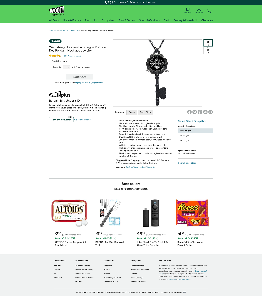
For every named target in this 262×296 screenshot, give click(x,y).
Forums (187, 12)
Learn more (151, 2)
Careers (57, 270)
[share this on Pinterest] (200, 112)
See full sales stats (187, 163)
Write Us (78, 281)
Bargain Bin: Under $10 (69, 30)
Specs (132, 112)
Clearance (53, 30)
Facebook (108, 266)
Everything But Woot (112, 277)
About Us (57, 266)
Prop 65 (134, 274)
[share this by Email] (210, 112)
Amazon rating (72, 56)
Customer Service (82, 266)
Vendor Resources (138, 281)
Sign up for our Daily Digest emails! (89, 83)
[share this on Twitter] (194, 112)
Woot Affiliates (137, 266)
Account (199, 12)
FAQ (55, 274)
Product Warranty (82, 274)
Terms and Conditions (140, 270)
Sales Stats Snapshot (192, 121)
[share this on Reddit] (205, 112)
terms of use (171, 279)
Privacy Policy (136, 277)
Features (119, 112)
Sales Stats (145, 112)
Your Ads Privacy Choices (171, 292)
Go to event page (82, 119)
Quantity (56, 67)
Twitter (107, 270)
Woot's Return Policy (84, 270)
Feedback (58, 277)
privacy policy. (185, 279)
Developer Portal (111, 281)
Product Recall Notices (84, 277)
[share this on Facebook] (189, 112)
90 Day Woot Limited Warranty (140, 167)
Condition (56, 61)
